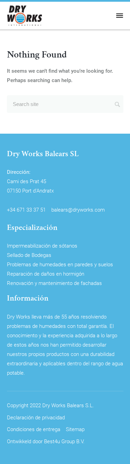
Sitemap (75, 429)
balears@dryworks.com (78, 209)
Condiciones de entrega (33, 429)
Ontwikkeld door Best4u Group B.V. (46, 441)
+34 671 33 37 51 (26, 209)
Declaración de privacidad (36, 417)
